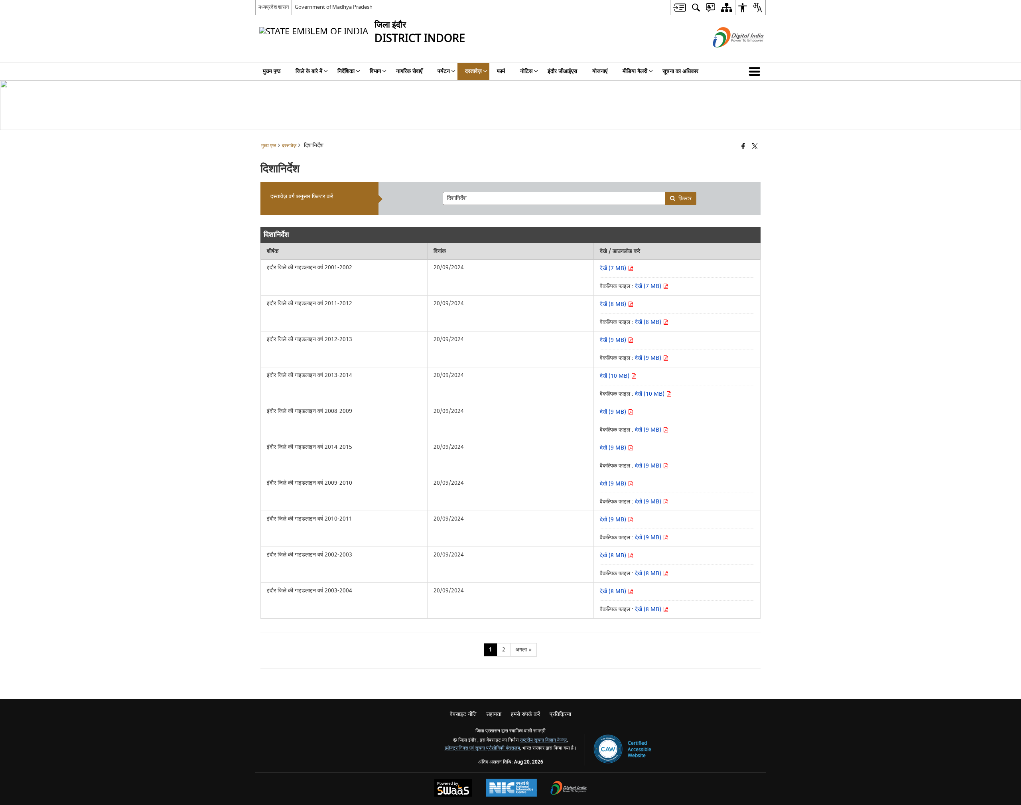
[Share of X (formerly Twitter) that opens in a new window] (755, 147)
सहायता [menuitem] (493, 714)
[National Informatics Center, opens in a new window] (511, 789)
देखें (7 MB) (614, 268)
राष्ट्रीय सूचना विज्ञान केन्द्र (543, 740)
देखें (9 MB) (614, 340)
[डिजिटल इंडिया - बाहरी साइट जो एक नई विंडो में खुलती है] (728, 54)
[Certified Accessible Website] (608, 750)
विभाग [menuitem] (375, 71)
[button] (756, 71)
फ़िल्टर (685, 198)
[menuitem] (679, 7)
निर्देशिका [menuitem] (346, 71)
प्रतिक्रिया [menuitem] (560, 714)
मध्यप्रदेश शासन (273, 7)
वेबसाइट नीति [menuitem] (463, 714)
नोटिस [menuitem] (526, 71)
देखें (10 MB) (615, 376)
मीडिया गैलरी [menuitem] (635, 71)
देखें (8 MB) (614, 304)
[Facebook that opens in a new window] (743, 147)
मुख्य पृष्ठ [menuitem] (271, 71)
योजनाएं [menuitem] (599, 71)
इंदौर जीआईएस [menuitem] (562, 71)
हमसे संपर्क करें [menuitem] (525, 714)
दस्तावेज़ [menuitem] (473, 71)
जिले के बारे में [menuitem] (309, 71)
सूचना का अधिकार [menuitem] (680, 71)
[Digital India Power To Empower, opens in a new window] (568, 789)
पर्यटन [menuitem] (444, 71)
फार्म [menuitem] (501, 71)
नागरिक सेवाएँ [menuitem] (409, 71)
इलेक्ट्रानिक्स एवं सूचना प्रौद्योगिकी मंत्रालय (482, 748)
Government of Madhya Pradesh (334, 7)
